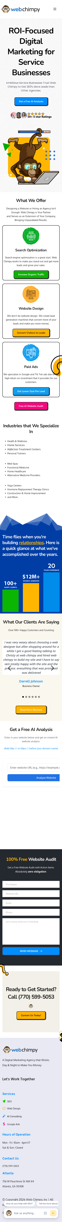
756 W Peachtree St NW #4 (18, 1181)
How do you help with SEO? (19, 1203)
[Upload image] (45, 1213)
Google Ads (13, 1124)
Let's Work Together (18, 1079)
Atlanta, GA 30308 (13, 1186)
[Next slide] (52, 668)
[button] (54, 9)
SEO (9, 1101)
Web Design (14, 1108)
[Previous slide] (9, 668)
